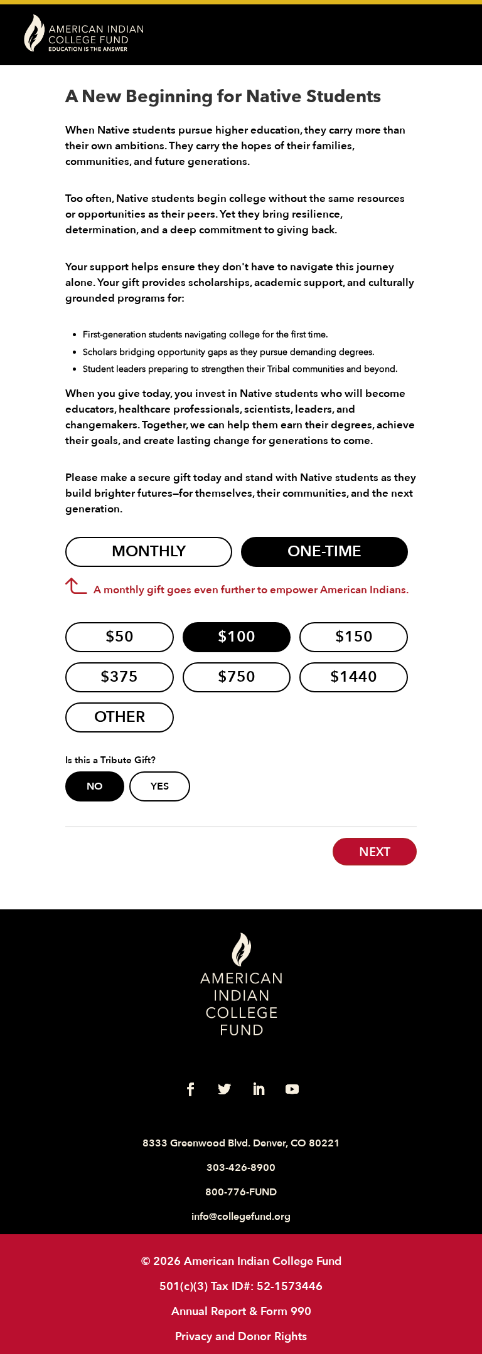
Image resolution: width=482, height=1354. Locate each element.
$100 (236, 637)
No (95, 786)
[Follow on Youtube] (292, 1089)
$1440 (353, 677)
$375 (119, 677)
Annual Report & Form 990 (241, 1311)
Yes (160, 786)
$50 (119, 637)
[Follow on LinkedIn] (258, 1089)
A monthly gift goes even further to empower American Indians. (251, 589)
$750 (236, 677)
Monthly (149, 551)
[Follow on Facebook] (190, 1089)
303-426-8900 (241, 1168)
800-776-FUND (241, 1192)
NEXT (374, 851)
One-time (324, 551)
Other (119, 717)
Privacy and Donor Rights (241, 1336)
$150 (354, 637)
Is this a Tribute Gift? (110, 760)
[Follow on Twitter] (224, 1089)
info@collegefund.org (241, 1217)
